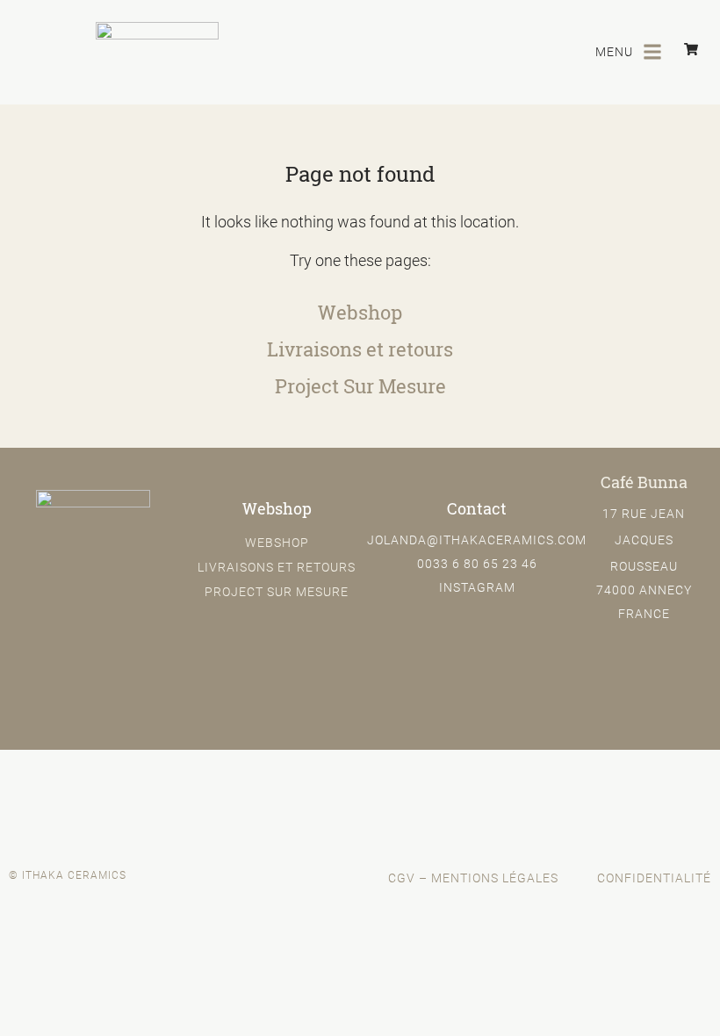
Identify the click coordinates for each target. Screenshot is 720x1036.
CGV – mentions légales (473, 877)
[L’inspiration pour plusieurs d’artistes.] (271, 786)
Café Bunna (644, 482)
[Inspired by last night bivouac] (92, 786)
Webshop (360, 312)
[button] (651, 52)
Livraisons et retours (360, 349)
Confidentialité (654, 877)
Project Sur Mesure (360, 386)
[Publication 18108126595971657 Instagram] (449, 799)
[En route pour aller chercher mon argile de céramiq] (627, 799)
